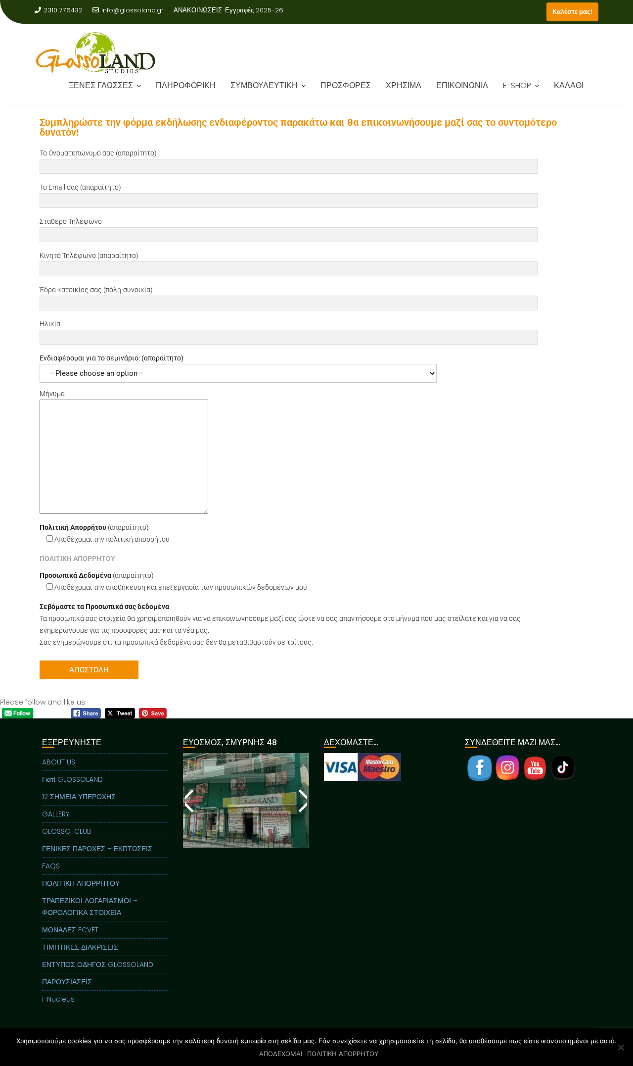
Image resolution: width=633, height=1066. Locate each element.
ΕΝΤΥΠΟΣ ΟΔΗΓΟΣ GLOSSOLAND (97, 964)
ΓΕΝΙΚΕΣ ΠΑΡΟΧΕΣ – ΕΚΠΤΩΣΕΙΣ (97, 849)
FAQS (51, 866)
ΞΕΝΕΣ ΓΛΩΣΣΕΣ (101, 92)
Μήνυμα (52, 394)
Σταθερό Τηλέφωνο (71, 221)
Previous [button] (190, 800)
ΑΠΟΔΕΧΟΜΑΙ (280, 1054)
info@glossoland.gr (132, 10)
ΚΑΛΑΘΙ (569, 92)
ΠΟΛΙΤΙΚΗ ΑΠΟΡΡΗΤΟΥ (81, 883)
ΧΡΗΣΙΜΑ (403, 92)
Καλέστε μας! (572, 11)
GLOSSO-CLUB (66, 831)
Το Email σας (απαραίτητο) (80, 187)
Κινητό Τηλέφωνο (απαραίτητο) (89, 255)
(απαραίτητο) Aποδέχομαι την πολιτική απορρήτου (105, 533)
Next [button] (302, 800)
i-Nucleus (58, 999)
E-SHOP (517, 92)
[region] (246, 812)
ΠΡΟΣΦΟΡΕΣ (345, 92)
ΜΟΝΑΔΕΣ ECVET (70, 930)
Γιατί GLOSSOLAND (72, 779)
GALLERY (55, 814)
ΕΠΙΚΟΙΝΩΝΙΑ (462, 92)
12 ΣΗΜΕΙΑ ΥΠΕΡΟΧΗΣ (79, 797)
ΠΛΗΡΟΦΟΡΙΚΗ (186, 92)
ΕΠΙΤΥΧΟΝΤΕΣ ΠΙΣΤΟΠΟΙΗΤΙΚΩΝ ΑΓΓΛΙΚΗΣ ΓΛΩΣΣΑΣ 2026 (178, 22)
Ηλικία (50, 324)
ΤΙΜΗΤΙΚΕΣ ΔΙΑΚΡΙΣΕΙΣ (80, 947)
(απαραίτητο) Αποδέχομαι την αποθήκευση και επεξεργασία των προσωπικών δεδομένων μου (173, 581)
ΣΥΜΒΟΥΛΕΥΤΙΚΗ (264, 92)
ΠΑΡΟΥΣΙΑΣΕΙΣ (67, 982)
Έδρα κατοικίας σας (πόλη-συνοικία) (96, 290)
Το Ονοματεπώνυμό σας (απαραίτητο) (98, 153)
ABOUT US (58, 762)
